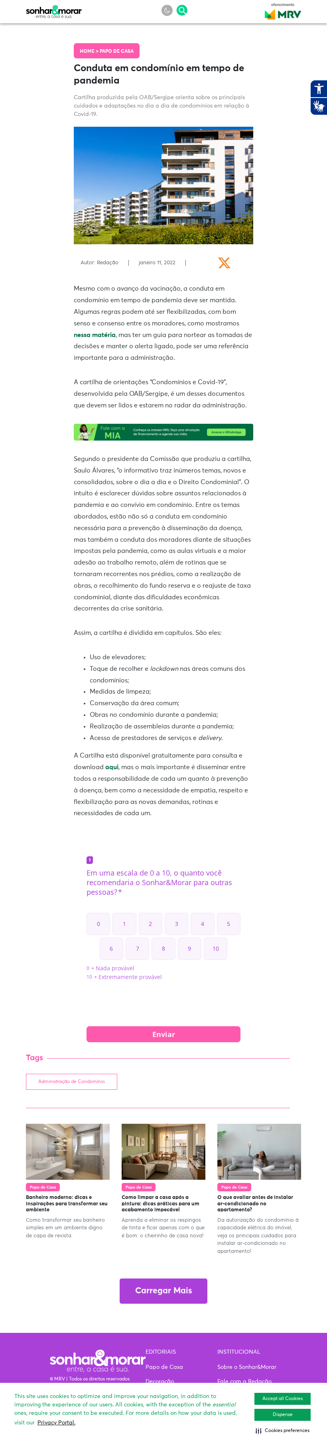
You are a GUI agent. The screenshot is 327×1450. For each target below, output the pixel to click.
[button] (282, 1430)
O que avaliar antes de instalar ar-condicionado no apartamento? (255, 1204)
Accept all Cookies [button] (282, 1398)
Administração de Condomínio (71, 1081)
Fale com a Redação (244, 1381)
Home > (90, 51)
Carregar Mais (163, 1291)
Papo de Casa (117, 51)
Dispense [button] (283, 1414)
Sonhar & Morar (54, 9)
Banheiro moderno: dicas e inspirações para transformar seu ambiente (67, 1204)
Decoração (160, 1381)
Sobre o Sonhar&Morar (246, 1367)
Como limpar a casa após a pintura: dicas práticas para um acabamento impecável (160, 1204)
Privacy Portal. (56, 1423)
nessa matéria (95, 335)
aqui (111, 767)
